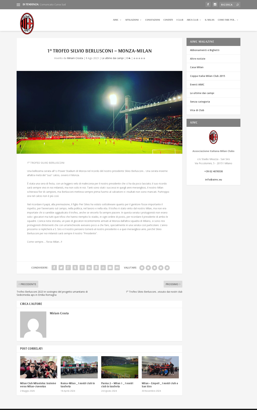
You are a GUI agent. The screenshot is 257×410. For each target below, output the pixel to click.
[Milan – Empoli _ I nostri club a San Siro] (160, 367)
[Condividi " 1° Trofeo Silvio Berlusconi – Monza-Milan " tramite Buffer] (96, 267)
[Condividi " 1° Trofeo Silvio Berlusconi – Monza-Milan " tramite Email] (110, 267)
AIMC (116, 20)
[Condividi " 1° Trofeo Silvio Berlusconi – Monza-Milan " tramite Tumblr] (75, 267)
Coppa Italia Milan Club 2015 (207, 76)
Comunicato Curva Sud (53, 4)
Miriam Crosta (75, 58)
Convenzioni (152, 20)
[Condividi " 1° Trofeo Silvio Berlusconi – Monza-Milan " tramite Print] (117, 267)
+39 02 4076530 (213, 171)
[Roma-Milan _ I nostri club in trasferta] (79, 367)
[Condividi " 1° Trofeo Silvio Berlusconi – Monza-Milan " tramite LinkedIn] (89, 267)
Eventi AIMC (197, 84)
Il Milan (209, 20)
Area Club (192, 20)
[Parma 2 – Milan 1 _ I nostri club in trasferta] (119, 367)
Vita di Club (197, 110)
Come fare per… (226, 20)
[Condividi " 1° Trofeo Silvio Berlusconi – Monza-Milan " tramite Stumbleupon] (103, 267)
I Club (179, 20)
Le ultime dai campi (113, 58)
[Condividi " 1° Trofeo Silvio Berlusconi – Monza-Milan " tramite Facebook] (54, 267)
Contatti (168, 20)
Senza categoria (200, 101)
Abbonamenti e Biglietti (204, 50)
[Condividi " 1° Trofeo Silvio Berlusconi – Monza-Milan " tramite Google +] (68, 267)
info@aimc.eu (213, 179)
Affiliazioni (132, 20)
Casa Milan (197, 67)
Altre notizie (197, 58)
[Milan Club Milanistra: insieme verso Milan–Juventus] (38, 367)
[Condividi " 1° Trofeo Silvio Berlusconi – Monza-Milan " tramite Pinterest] (82, 267)
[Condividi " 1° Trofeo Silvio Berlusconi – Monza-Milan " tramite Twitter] (61, 267)
